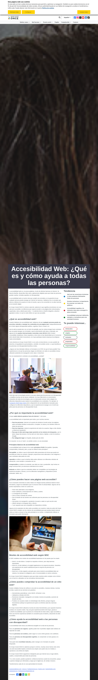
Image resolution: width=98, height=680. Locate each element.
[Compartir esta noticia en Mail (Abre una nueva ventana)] (29, 674)
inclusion (68, 337)
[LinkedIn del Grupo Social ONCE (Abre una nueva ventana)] (86, 17)
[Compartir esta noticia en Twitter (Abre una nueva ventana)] (20, 674)
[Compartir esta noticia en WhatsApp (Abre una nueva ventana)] (26, 674)
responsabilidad (70, 346)
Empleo (57, 22)
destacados (69, 329)
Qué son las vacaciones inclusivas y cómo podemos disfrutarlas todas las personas (77, 296)
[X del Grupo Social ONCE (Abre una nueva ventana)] (80, 17)
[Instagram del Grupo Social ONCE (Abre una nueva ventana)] (78, 17)
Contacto (75, 22)
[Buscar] (59, 17)
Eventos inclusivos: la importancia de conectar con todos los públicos (77, 303)
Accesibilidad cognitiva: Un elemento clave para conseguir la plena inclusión (77, 310)
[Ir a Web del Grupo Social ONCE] (13, 17)
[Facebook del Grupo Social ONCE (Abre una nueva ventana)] (75, 17)
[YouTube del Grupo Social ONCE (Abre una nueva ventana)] (83, 17)
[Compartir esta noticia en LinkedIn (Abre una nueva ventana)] (23, 674)
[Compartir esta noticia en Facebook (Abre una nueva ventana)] (17, 674)
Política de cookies (48, 7)
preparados (68, 341)
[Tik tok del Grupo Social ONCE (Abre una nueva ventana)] (88, 17)
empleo (67, 333)
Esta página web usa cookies (19, 2)
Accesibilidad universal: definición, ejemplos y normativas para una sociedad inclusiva (78, 317)
